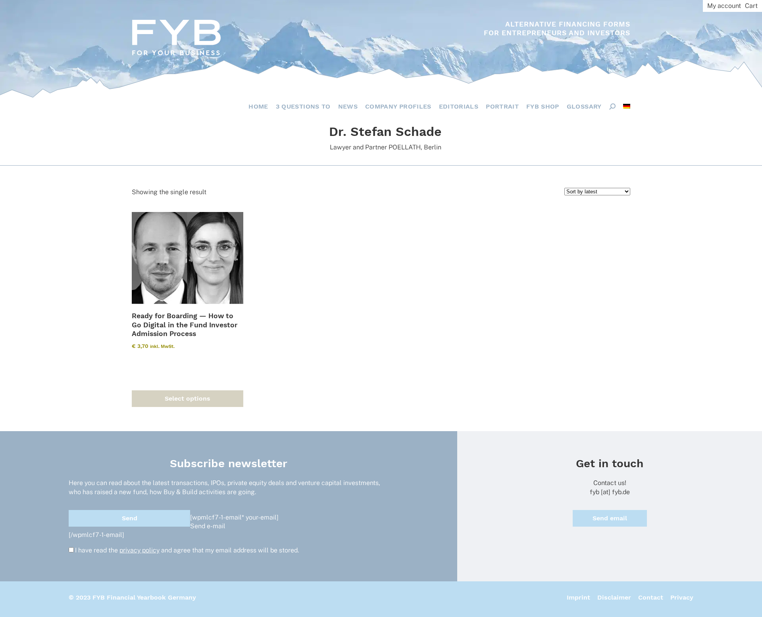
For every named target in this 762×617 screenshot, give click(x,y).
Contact (650, 597)
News (348, 106)
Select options (187, 398)
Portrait (502, 106)
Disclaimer (614, 597)
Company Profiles (398, 106)
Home (258, 106)
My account (724, 6)
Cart (751, 6)
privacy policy (139, 550)
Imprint (578, 597)
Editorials (459, 106)
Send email (610, 518)
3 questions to (303, 106)
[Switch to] (626, 106)
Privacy (681, 597)
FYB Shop (542, 106)
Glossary (584, 106)
